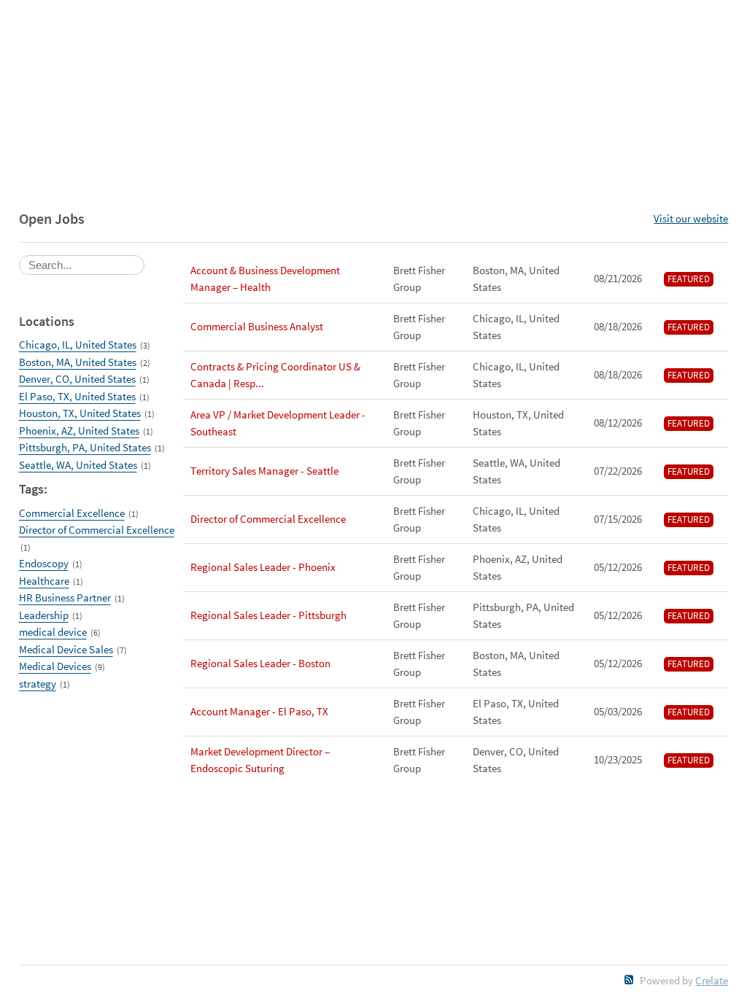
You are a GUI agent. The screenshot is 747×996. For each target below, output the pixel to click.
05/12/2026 (618, 567)
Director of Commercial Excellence (96, 530)
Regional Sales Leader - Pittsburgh (268, 615)
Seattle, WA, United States (78, 465)
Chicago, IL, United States (77, 344)
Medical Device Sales (66, 649)
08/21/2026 (618, 278)
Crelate (711, 980)
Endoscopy (44, 563)
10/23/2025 (618, 759)
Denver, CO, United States (77, 379)
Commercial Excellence (72, 513)
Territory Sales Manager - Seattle (264, 471)
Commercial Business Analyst (256, 326)
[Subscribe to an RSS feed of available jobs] (629, 979)
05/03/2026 (618, 711)
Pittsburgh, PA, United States (85, 447)
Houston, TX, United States (80, 413)
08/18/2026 (618, 326)
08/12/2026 (618, 422)
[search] (81, 265)
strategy (37, 683)
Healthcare (44, 581)
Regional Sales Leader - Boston (260, 663)
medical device (53, 632)
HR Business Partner (65, 597)
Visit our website (691, 218)
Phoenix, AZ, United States (79, 430)
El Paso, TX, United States (77, 396)
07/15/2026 (618, 519)
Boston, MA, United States (77, 362)
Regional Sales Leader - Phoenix (263, 567)
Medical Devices (55, 666)
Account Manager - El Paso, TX (259, 711)
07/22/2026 (618, 471)
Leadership (44, 615)
